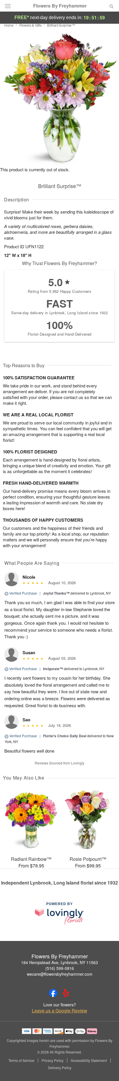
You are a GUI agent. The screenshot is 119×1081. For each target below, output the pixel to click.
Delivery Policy (59, 1067)
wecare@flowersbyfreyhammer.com (59, 974)
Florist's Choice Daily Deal (64, 735)
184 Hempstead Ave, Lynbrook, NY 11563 (59, 962)
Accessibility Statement (89, 1060)
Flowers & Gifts (30, 25)
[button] (106, 1068)
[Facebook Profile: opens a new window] (53, 993)
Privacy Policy (53, 1060)
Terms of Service (21, 1060)
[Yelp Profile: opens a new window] (66, 993)
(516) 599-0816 (59, 968)
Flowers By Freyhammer (60, 5)
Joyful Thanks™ (56, 593)
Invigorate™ (53, 668)
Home (9, 25)
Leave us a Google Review (59, 1011)
